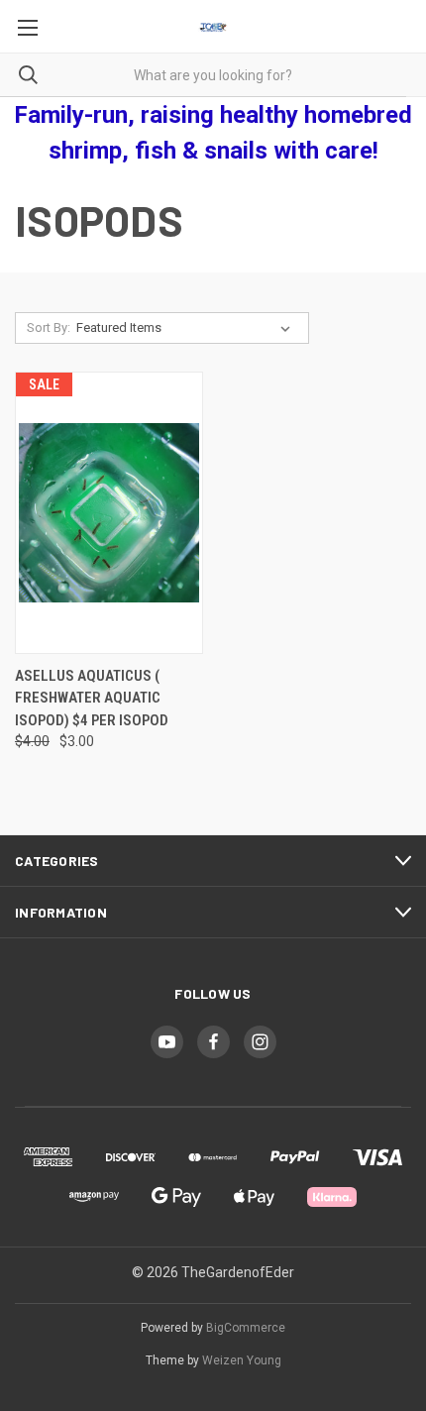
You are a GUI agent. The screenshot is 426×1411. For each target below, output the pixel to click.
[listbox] (187, 328)
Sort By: (48, 327)
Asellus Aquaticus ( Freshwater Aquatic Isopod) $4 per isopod (91, 698)
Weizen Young (241, 1360)
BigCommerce (245, 1328)
